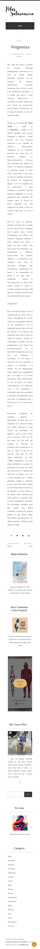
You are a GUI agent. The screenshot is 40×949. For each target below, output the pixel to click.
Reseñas (11, 910)
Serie (9, 914)
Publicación (12, 901)
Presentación (12, 897)
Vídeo (10, 918)
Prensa (19, 41)
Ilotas (31, 546)
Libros (10, 881)
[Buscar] (28, 794)
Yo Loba (11, 926)
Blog (9, 856)
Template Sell (23, 945)
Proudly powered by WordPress (17, 942)
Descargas (11, 860)
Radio (10, 905)
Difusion (11, 865)
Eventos (11, 877)
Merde (9, 546)
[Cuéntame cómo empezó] (20, 618)
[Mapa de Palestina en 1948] (20, 567)
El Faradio (11, 869)
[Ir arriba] (34, 944)
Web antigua (12, 922)
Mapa (10, 885)
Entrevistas (12, 873)
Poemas (10, 889)
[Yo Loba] (20, 817)
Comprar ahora (20, 683)
